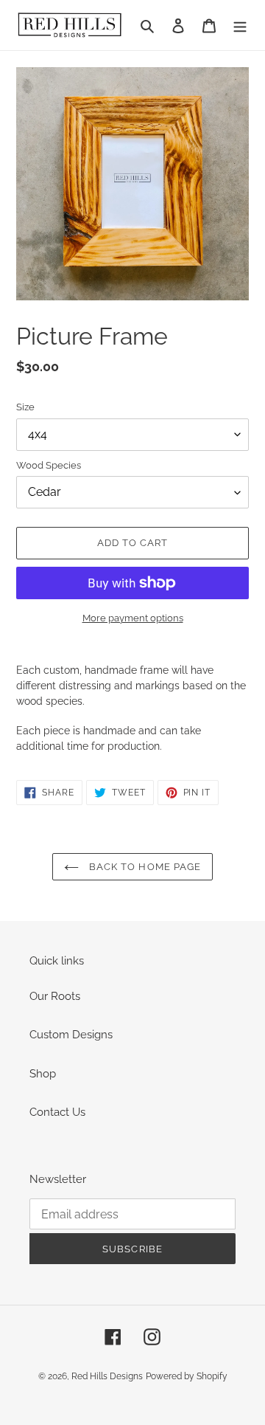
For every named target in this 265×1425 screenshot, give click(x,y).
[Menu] (240, 25)
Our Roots (54, 996)
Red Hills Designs (107, 1376)
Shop (42, 1073)
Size (25, 407)
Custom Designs (71, 1034)
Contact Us (57, 1112)
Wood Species (48, 465)
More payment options (132, 618)
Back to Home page (143, 866)
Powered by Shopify (186, 1376)
